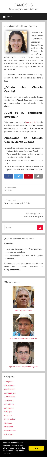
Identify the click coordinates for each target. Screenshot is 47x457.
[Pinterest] (28, 176)
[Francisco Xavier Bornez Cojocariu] (23, 325)
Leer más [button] (7, 453)
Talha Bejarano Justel (23, 310)
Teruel (9, 190)
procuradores (10, 431)
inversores (8, 427)
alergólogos (11, 187)
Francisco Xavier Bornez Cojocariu (23, 339)
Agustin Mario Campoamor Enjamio (23, 367)
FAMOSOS (23, 4)
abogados (8, 382)
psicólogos (8, 434)
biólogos (8, 412)
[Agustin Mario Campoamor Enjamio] (23, 353)
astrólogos (8, 408)
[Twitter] (18, 176)
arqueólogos (9, 397)
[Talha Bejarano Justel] (23, 297)
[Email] (38, 176)
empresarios (9, 419)
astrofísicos (9, 404)
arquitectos (9, 400)
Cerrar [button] (36, 448)
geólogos (8, 423)
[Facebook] (8, 176)
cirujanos (8, 415)
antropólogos (10, 393)
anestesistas (9, 389)
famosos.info (30, 122)
